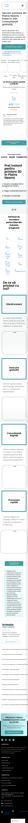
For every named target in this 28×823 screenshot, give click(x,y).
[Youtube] (13, 739)
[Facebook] (2, 739)
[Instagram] (5, 739)
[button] (3, 125)
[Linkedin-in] (9, 739)
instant (19, 318)
